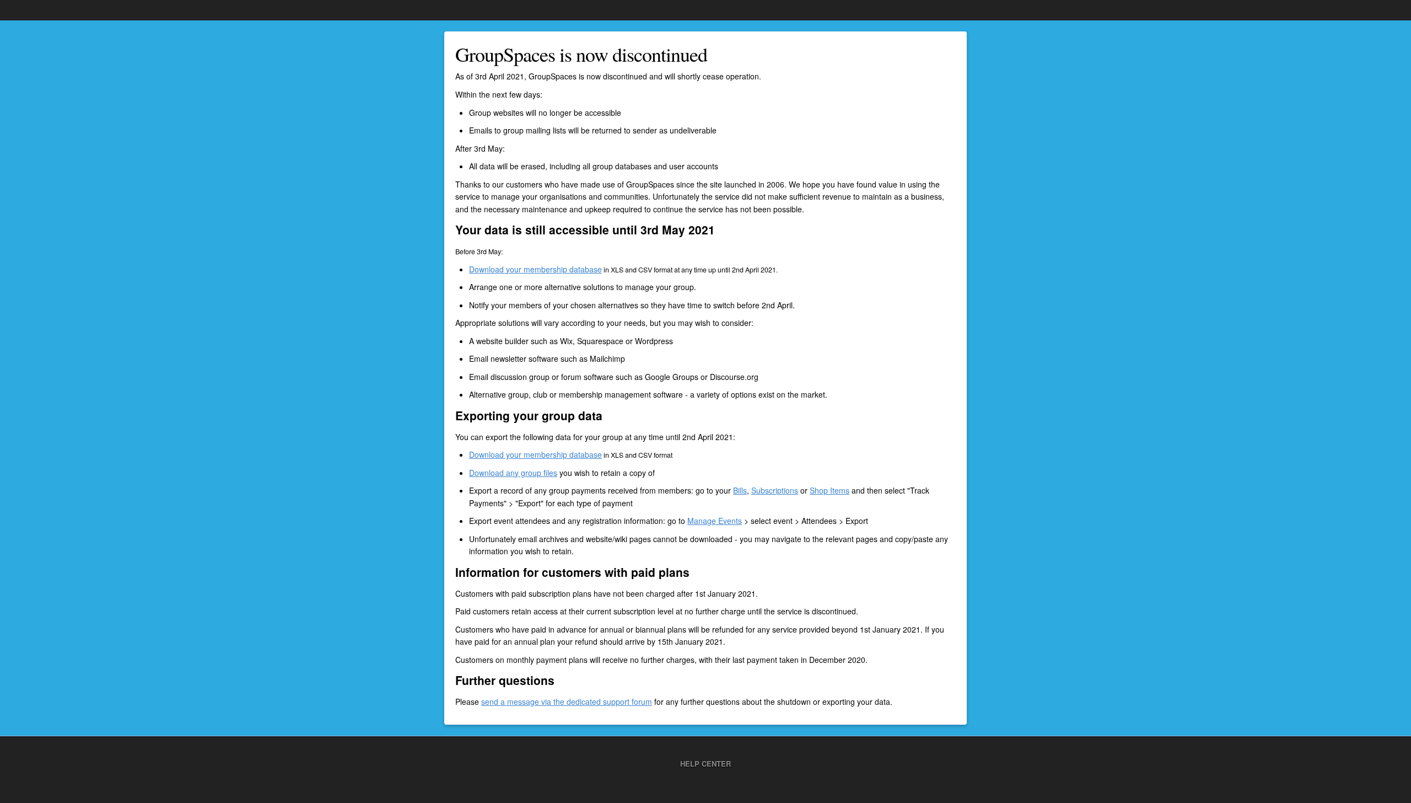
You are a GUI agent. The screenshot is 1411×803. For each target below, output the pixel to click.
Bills (740, 490)
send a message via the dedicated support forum (566, 701)
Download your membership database (535, 269)
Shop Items (829, 490)
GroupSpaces (36, 10)
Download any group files (513, 472)
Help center (705, 763)
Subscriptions (774, 490)
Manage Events (714, 520)
